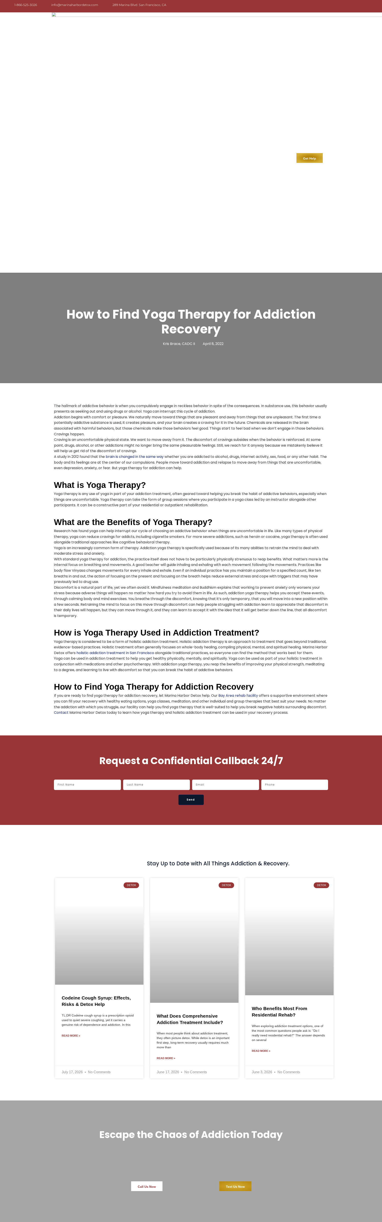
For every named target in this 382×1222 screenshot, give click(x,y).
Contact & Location (257, 157)
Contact (61, 712)
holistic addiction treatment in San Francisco (115, 652)
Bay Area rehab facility (238, 695)
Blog (286, 157)
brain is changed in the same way (135, 456)
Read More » (71, 1035)
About (227, 157)
